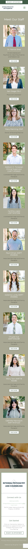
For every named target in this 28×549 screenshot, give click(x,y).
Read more (14, 61)
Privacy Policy (6, 540)
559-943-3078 (14, 501)
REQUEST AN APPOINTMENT (14, 533)
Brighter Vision (18, 544)
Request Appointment (14, 2)
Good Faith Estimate (19, 540)
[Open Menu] (24, 7)
